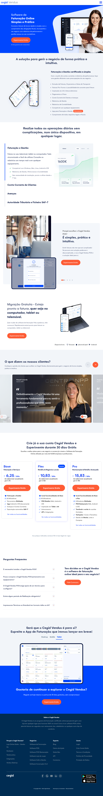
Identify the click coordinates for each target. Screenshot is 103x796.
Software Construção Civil (39, 764)
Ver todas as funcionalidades (17, 514)
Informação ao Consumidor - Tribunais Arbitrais (63, 788)
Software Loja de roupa (38, 756)
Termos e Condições (83, 752)
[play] (51, 398)
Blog (54, 744)
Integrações (11, 759)
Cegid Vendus (47, 788)
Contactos (56, 760)
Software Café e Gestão (38, 760)
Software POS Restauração (39, 752)
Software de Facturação (38, 744)
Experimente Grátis (21, 40)
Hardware (10, 751)
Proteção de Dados (82, 760)
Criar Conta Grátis (82, 748)
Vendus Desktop (12, 763)
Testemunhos (11, 755)
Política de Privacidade (84, 756)
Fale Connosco (72, 582)
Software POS (34, 748)
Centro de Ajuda (58, 748)
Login (78, 744)
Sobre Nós (56, 752)
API (54, 756)
